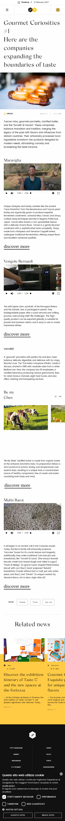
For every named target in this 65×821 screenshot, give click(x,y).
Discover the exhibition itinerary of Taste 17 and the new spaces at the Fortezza (24, 683)
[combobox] (61, 773)
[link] (58, 10)
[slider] (40, 293)
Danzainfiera (48, 767)
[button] (32, 809)
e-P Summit (16, 767)
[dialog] (32, 795)
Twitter (35, 602)
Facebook (22, 602)
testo (48, 761)
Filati (48, 754)
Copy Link (48, 602)
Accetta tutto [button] (18, 815)
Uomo (48, 748)
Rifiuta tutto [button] (48, 815)
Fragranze (16, 761)
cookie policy (8, 785)
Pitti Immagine (16, 748)
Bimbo (16, 754)
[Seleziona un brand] (32, 9)
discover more (16, 246)
